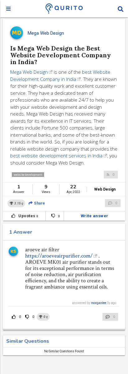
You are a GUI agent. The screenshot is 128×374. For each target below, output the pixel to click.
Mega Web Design (29, 72)
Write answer (94, 215)
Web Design (105, 189)
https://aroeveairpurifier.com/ (59, 255)
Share (39, 203)
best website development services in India (56, 155)
